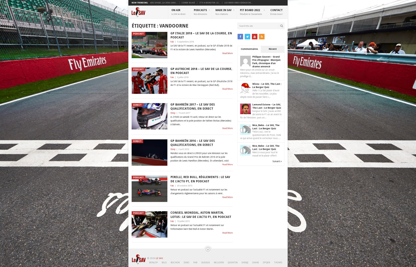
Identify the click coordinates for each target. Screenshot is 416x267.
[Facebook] (240, 36)
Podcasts (200, 12)
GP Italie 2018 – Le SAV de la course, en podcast (201, 35)
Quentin (233, 262)
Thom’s (278, 262)
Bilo (164, 262)
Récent (273, 49)
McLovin (219, 262)
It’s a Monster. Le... (209, 3)
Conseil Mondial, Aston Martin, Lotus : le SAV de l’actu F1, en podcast (200, 214)
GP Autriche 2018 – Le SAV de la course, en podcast (201, 71)
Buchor (175, 262)
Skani (255, 262)
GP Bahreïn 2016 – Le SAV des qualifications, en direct (192, 143)
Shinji (172, 113)
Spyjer (266, 262)
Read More (227, 53)
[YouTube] (254, 36)
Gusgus (205, 262)
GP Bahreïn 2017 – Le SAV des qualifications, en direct (192, 106)
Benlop (153, 262)
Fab (172, 41)
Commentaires (249, 49)
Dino (186, 262)
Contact (276, 12)
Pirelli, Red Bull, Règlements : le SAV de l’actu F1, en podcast (200, 179)
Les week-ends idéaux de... (238, 3)
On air (178, 12)
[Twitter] (247, 36)
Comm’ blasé (188, 3)
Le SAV (159, 258)
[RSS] (262, 36)
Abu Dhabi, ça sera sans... (163, 3)
